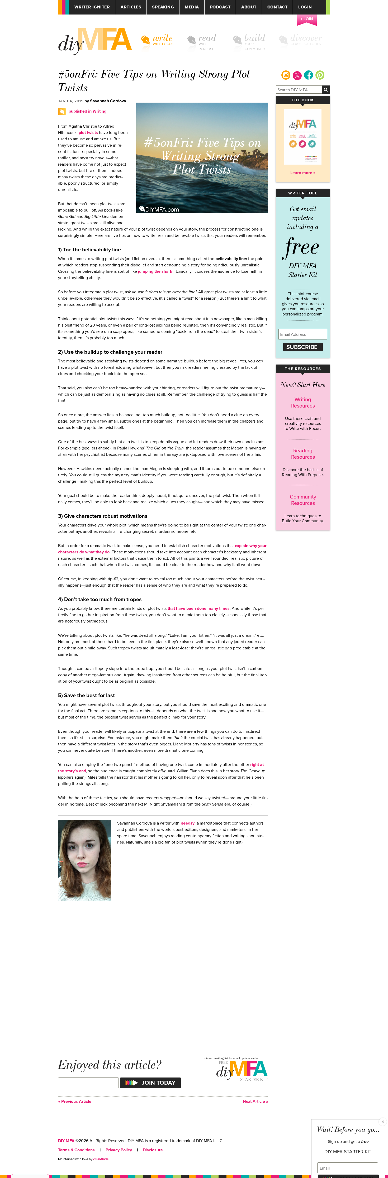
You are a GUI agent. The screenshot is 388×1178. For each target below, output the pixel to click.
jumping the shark (154, 271)
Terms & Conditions (76, 1150)
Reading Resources (303, 454)
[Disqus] (163, 973)
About (249, 7)
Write (163, 38)
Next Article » (255, 1101)
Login (305, 7)
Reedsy (188, 823)
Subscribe (302, 347)
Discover (306, 38)
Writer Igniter (92, 7)
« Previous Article (74, 1101)
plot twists (88, 132)
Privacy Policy (119, 1150)
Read (207, 38)
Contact (277, 7)
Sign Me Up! (356, 1167)
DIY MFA (66, 1140)
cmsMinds (100, 1159)
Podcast (220, 7)
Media (192, 7)
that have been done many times (198, 608)
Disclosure (153, 1150)
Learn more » (302, 172)
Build (255, 38)
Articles (131, 7)
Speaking (163, 7)
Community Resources (303, 500)
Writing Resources (303, 402)
